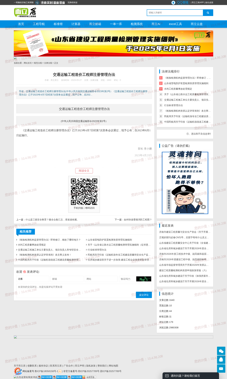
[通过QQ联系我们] (221, 360)
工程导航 (39, 24)
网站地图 (113, 365)
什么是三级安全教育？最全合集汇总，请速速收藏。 (52, 219)
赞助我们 (102, 365)
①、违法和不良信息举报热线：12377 (198, 133)
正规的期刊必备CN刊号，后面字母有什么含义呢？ (185, 237)
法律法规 (48, 63)
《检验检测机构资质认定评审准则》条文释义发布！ (44, 254)
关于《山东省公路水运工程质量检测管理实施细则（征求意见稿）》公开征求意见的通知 (120, 244)
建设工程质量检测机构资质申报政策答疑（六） (183, 270)
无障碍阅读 (72, 2)
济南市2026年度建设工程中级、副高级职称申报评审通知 (188, 259)
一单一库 (116, 24)
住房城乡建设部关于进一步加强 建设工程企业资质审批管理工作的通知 (120, 259)
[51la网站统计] (59, 371)
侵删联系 (32, 365)
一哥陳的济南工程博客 (24, 2)
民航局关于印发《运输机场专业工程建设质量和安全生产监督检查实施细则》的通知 (120, 254)
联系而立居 (56, 365)
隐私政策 (91, 365)
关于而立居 (19, 365)
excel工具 (175, 24)
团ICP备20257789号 (110, 371)
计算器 (75, 24)
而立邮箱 (95, 24)
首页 (21, 24)
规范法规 (38, 63)
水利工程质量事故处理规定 (32, 244)
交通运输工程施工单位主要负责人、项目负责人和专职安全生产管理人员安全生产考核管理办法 (50, 249)
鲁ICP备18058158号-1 (46, 371)
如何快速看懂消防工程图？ (138, 219)
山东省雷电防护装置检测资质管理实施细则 (110, 239)
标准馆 (58, 24)
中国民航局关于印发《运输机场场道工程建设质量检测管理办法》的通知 (50, 259)
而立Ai (156, 24)
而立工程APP (198, 2)
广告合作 (68, 365)
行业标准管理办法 (97, 249)
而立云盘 (197, 24)
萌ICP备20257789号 (88, 371)
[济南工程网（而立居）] (25, 12)
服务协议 (43, 365)
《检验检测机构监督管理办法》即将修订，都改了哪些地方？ (49, 239)
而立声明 (79, 365)
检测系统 (137, 24)
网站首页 (28, 63)
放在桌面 (209, 2)
